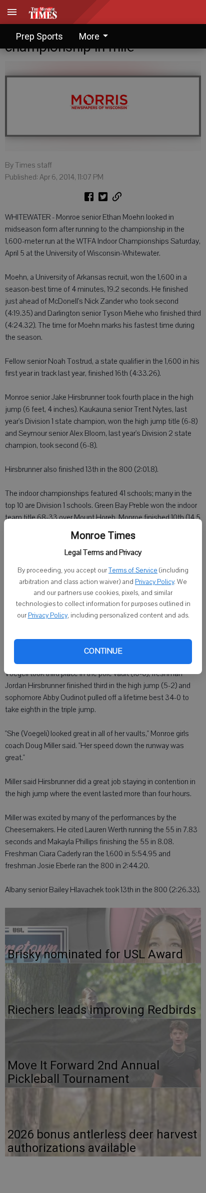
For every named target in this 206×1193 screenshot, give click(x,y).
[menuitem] (96, 36)
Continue (103, 651)
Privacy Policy (154, 581)
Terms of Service (133, 570)
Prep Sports (39, 36)
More (89, 36)
